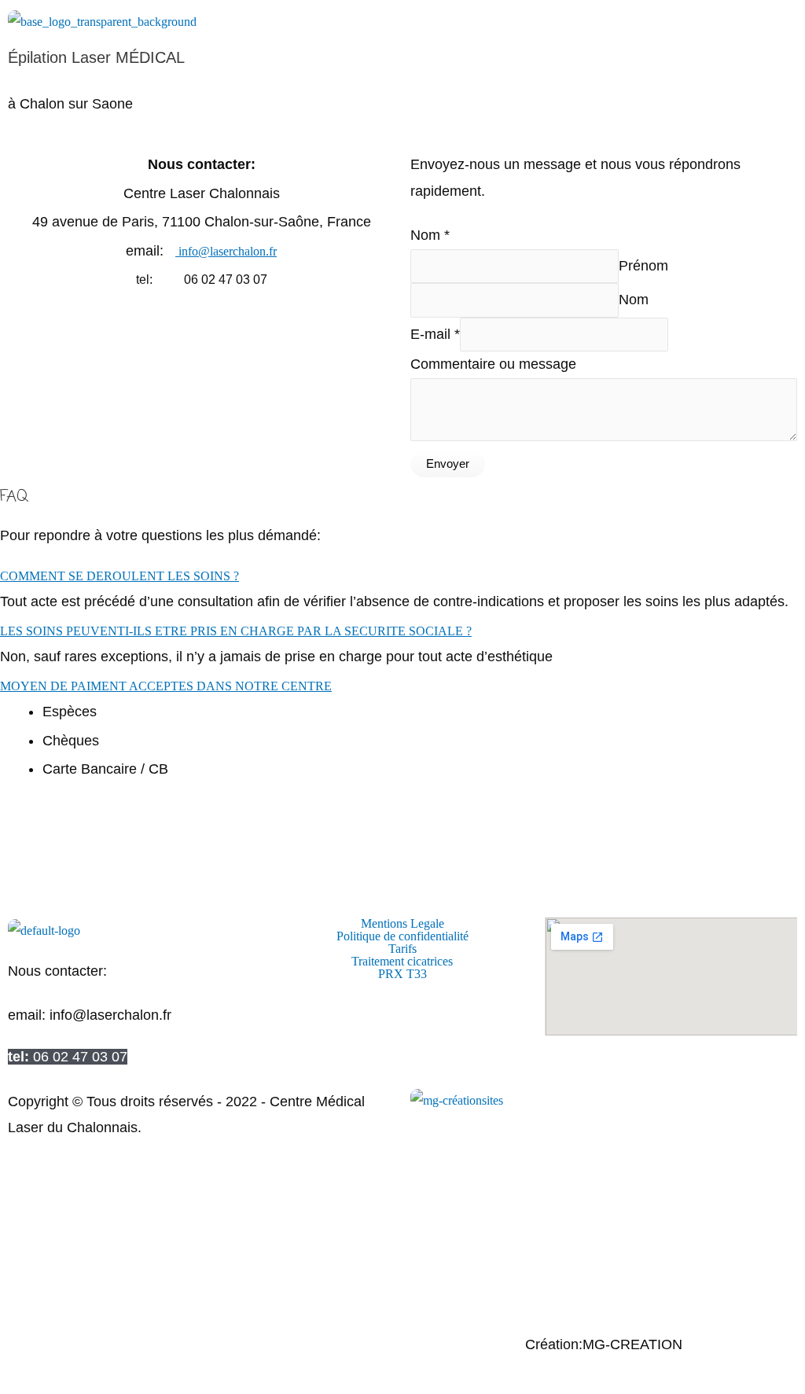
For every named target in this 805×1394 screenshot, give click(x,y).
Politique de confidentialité (402, 936)
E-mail (435, 334)
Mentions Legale (402, 924)
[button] (402, 131)
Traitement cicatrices (402, 961)
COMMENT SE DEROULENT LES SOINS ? (119, 576)
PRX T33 (402, 974)
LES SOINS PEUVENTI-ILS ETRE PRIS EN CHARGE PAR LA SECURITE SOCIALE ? (236, 631)
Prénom (643, 266)
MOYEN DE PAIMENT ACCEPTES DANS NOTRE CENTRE (166, 686)
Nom (430, 235)
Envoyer (447, 463)
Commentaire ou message (493, 364)
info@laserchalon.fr (226, 251)
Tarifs (402, 949)
